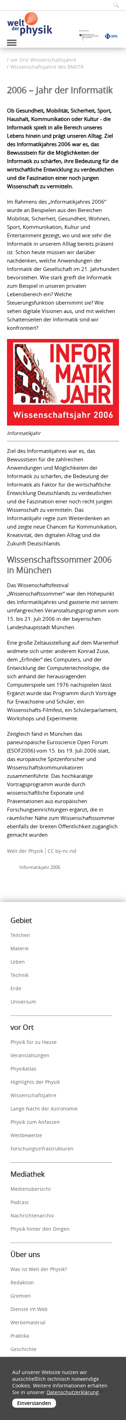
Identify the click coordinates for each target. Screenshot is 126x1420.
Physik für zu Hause (33, 1042)
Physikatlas (23, 1068)
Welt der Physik (25, 851)
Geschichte (23, 1349)
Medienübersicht (30, 1188)
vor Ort (18, 59)
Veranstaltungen (29, 1055)
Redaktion (22, 1282)
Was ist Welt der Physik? (38, 1269)
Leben (17, 961)
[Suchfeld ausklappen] (113, 5)
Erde (15, 988)
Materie (19, 948)
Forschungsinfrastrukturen (42, 1148)
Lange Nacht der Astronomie (44, 1108)
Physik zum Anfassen (35, 1122)
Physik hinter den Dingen (40, 1228)
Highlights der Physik (35, 1082)
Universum (23, 1001)
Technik (19, 975)
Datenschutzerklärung (73, 1392)
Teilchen (20, 935)
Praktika (19, 1335)
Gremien (20, 1295)
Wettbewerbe (26, 1135)
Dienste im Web (29, 1309)
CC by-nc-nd (62, 851)
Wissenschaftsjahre (53, 59)
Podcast (19, 1202)
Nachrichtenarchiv (32, 1215)
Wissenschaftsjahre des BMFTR (47, 66)
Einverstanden (34, 1403)
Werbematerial (28, 1322)
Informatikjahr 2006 (39, 867)
